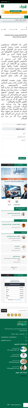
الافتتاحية (24, 220)
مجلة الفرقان (24, 375)
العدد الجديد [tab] (20, 164)
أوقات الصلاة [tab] (20, 275)
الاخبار (20, 19)
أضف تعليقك (22, 158)
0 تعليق (2, 29)
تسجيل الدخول (4, 1)
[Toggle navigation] (2, 6)
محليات (16, 19)
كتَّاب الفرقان (23, 232)
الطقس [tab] (7, 275)
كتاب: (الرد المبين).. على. (13, 350)
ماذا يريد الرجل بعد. (14, 356)
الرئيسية (24, 19)
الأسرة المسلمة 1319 (14, 362)
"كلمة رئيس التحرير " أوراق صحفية (20, 209)
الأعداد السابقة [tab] (10, 164)
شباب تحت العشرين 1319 (13, 368)
